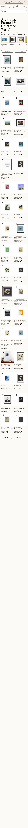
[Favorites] (13, 7)
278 (17, 437)
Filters (8, 51)
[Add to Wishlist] (3, 55)
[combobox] (14, 11)
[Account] (10, 7)
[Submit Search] (3, 11)
